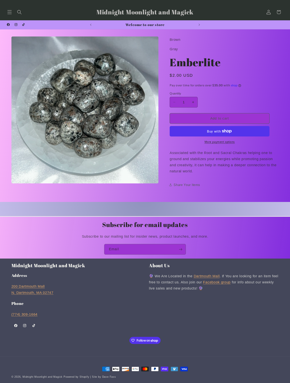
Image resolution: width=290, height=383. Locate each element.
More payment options (220, 141)
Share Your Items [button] (187, 185)
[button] (10, 12)
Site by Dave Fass (104, 377)
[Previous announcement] (90, 24)
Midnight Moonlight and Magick (42, 377)
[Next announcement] (199, 24)
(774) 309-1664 (24, 314)
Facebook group (217, 282)
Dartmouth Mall (207, 276)
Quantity (175, 93)
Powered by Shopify (76, 377)
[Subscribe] (181, 249)
